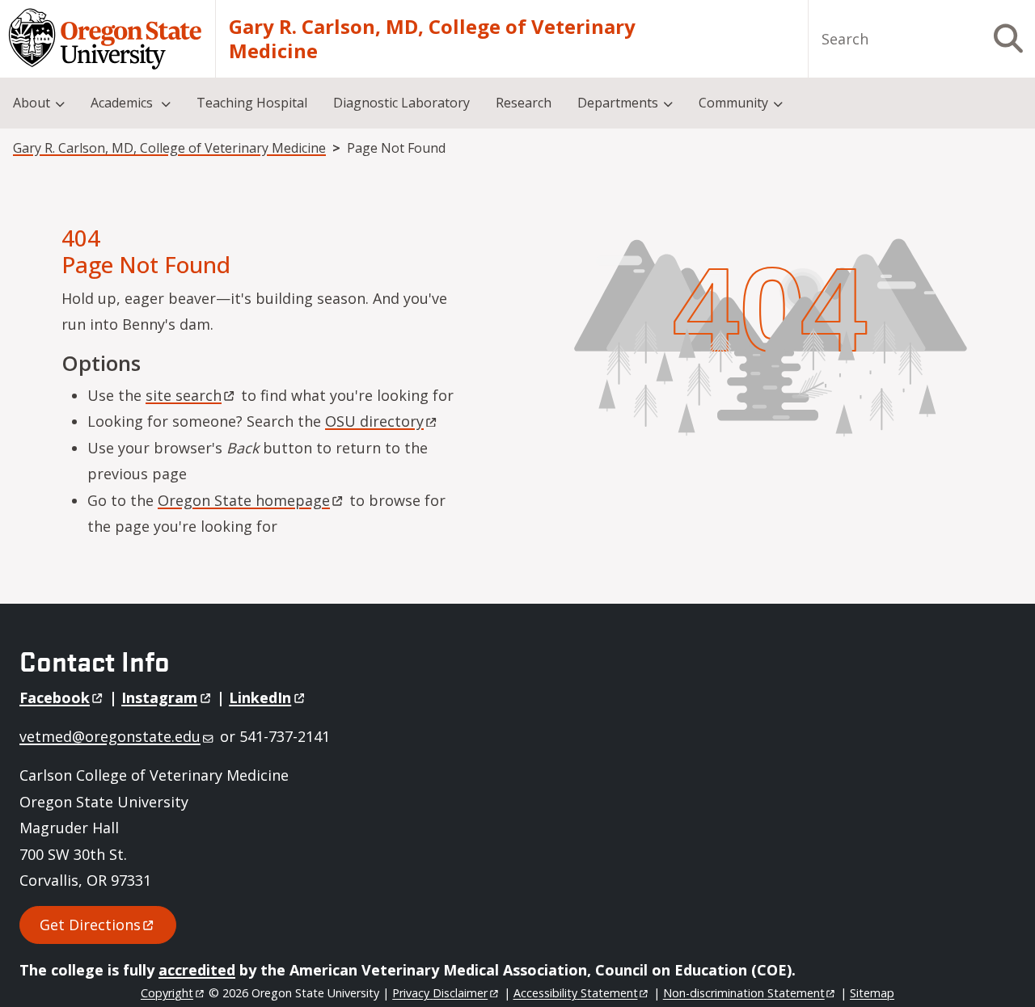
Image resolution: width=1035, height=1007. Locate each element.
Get (90, 924)
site (184, 395)
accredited (196, 970)
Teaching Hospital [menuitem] (251, 103)
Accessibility (575, 993)
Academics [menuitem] (123, 103)
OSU (374, 421)
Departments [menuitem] (617, 103)
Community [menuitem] (733, 103)
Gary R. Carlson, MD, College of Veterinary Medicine (432, 39)
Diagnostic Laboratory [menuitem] (401, 103)
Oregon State (244, 500)
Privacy (440, 993)
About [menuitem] (31, 103)
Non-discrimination (744, 993)
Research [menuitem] (523, 103)
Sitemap (872, 993)
